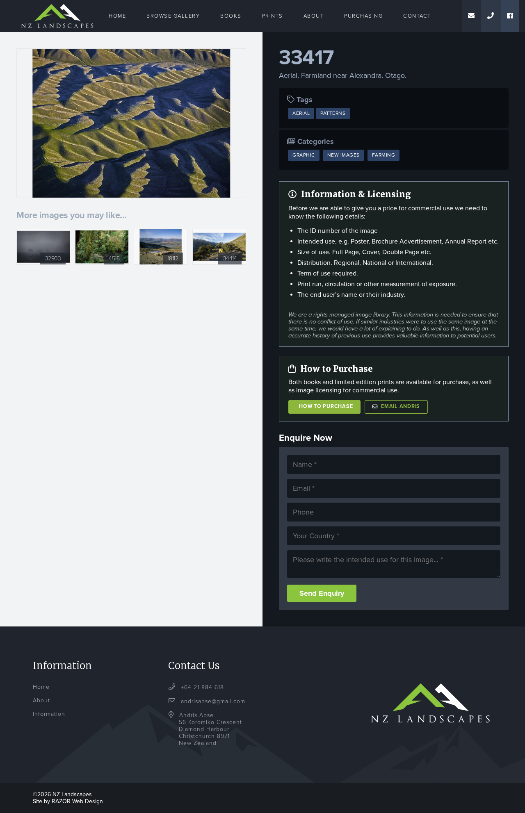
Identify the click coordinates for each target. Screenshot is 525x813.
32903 (53, 258)
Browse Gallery (173, 16)
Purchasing (363, 16)
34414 (230, 258)
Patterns (332, 113)
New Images (343, 155)
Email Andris (400, 406)
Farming (383, 155)
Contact (417, 16)
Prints (272, 16)
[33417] (131, 123)
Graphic (303, 155)
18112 (173, 258)
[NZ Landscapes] (57, 5)
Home (117, 16)
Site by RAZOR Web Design (68, 801)
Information (49, 714)
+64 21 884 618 (201, 687)
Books (231, 16)
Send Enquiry (321, 593)
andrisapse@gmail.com (213, 701)
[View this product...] (43, 233)
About (314, 16)
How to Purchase (326, 406)
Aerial (301, 113)
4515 (114, 258)
